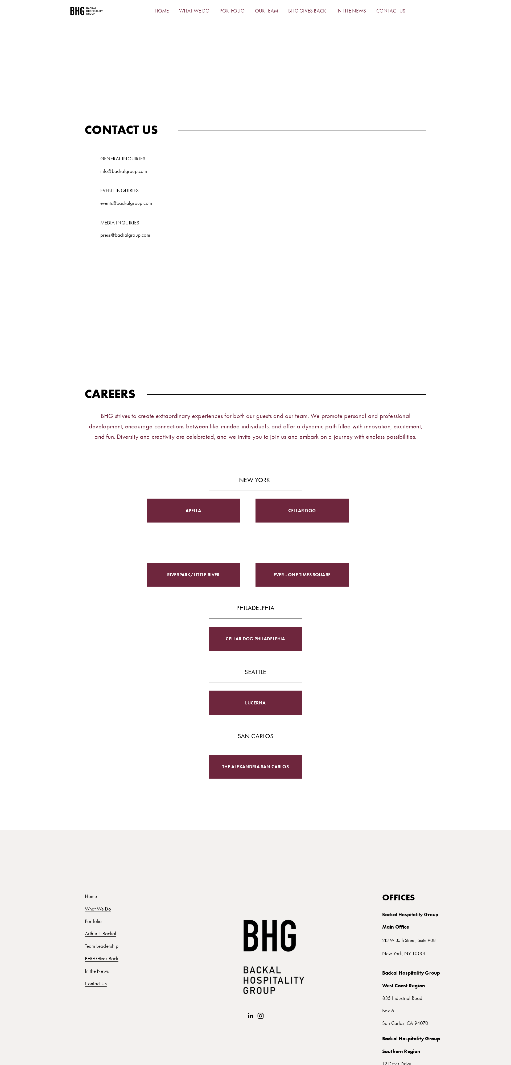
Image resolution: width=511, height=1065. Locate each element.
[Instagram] (260, 1016)
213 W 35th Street (398, 940)
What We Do (98, 909)
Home (91, 896)
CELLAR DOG (302, 510)
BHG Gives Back (101, 958)
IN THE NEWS (351, 11)
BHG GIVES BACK (307, 11)
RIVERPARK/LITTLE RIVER (193, 575)
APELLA (193, 510)
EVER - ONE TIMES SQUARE (302, 575)
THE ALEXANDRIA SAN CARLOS (255, 767)
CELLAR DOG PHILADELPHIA (255, 639)
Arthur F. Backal (100, 933)
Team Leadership (101, 946)
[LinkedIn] (250, 1016)
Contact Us (96, 983)
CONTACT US (390, 11)
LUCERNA (255, 703)
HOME (162, 11)
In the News (97, 971)
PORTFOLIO (232, 11)
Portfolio (93, 921)
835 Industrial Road (402, 998)
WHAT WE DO (194, 11)
